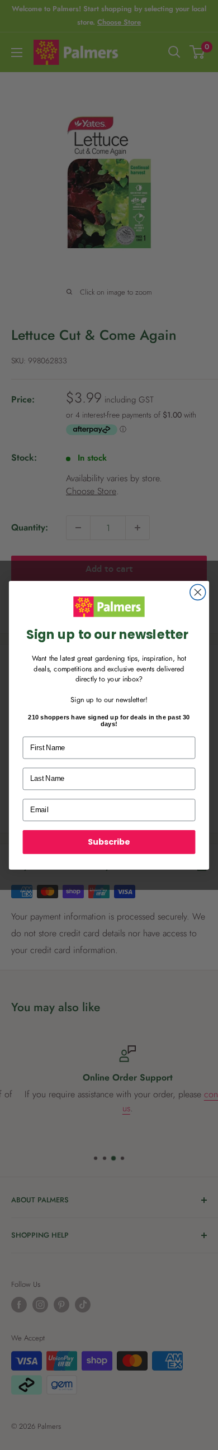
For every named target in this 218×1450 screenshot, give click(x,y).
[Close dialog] (198, 592)
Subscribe (109, 841)
